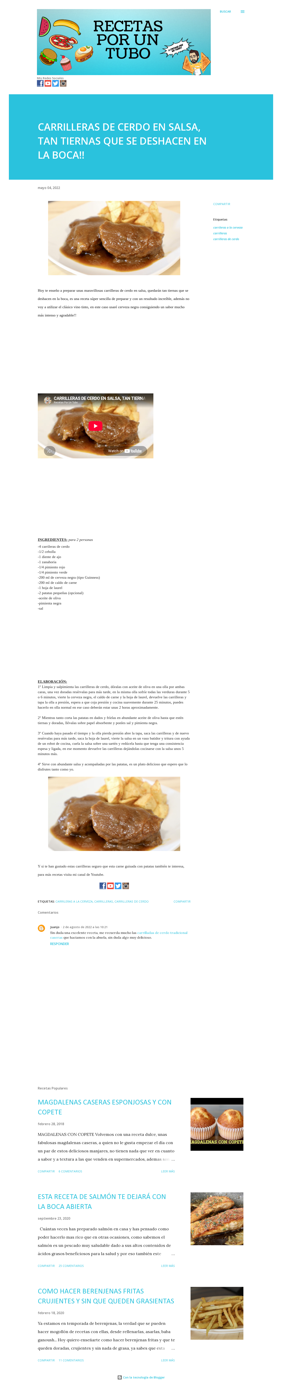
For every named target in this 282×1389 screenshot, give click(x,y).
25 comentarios (71, 1266)
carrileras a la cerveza (228, 227)
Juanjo (54, 927)
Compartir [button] (221, 204)
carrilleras (220, 233)
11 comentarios (71, 1360)
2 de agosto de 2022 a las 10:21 (85, 927)
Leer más (168, 1171)
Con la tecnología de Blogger (143, 1377)
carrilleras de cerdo (226, 239)
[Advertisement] (114, 352)
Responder (59, 944)
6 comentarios (70, 1171)
